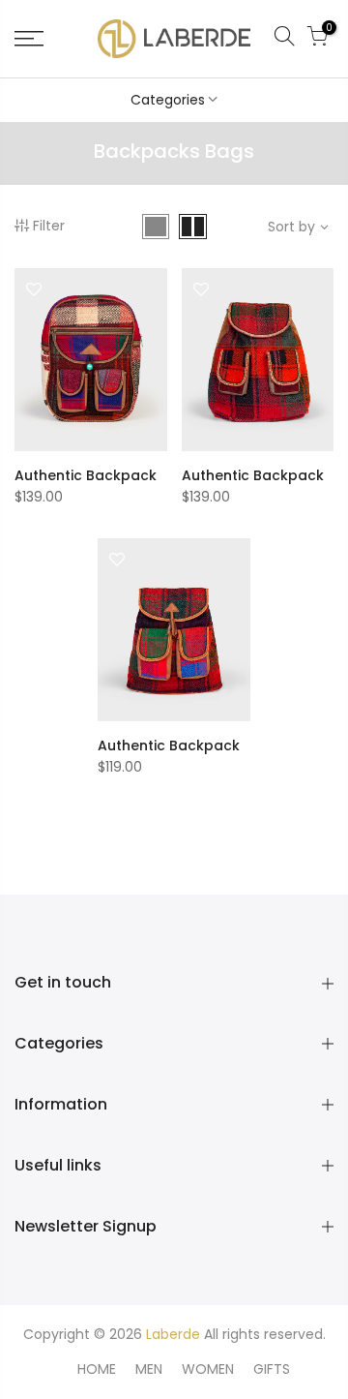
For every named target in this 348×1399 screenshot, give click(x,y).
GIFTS (271, 1369)
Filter (49, 225)
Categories (167, 99)
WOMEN (208, 1369)
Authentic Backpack (85, 475)
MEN (148, 1369)
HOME (96, 1369)
